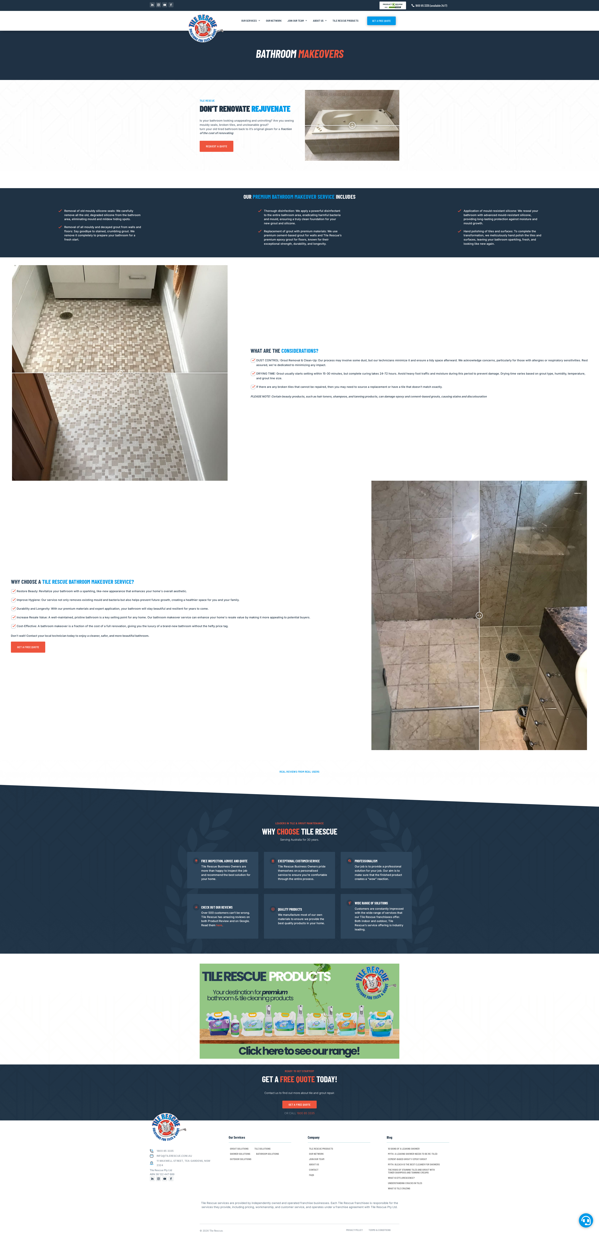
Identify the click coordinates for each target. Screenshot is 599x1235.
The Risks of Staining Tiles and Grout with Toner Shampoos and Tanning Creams (411, 1171)
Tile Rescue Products (345, 20)
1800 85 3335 (306, 1113)
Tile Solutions (262, 1148)
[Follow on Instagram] (158, 4)
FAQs (311, 1175)
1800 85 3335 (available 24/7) (431, 5)
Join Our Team (295, 20)
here (219, 925)
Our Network (274, 20)
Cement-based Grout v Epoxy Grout (407, 1159)
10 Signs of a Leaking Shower (404, 1148)
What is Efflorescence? (401, 1177)
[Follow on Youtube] (164, 4)
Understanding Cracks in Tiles (405, 1183)
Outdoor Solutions (240, 1159)
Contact (313, 1169)
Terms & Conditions (380, 1230)
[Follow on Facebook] (170, 4)
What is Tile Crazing (399, 1188)
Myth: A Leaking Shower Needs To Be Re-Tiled (412, 1153)
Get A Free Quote (381, 20)
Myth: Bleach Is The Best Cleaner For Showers (414, 1164)
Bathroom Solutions (267, 1153)
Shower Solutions (240, 1153)
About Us (318, 20)
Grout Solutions (239, 1148)
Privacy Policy (354, 1230)
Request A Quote (216, 146)
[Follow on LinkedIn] (152, 4)
